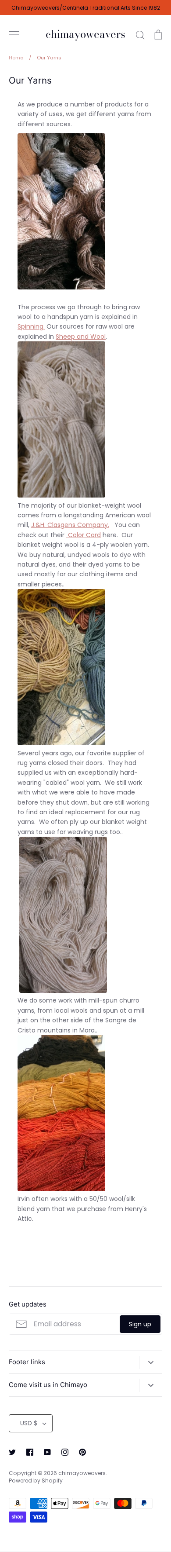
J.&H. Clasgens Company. (70, 524)
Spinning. (31, 326)
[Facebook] (30, 1452)
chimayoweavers (85, 34)
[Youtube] (47, 1452)
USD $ (28, 1423)
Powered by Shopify (36, 1480)
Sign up (140, 1324)
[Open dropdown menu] (150, 1362)
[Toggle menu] (14, 35)
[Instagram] (65, 1452)
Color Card (84, 535)
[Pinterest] (82, 1452)
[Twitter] (12, 1452)
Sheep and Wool (81, 336)
